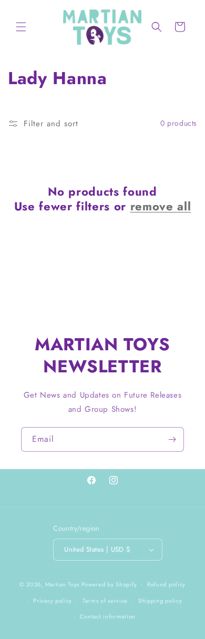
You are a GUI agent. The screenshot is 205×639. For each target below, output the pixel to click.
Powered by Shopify (109, 584)
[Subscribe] (171, 439)
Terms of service (105, 600)
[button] (21, 26)
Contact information (108, 616)
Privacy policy (52, 600)
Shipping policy (160, 600)
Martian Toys (62, 584)
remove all (160, 206)
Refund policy (166, 584)
